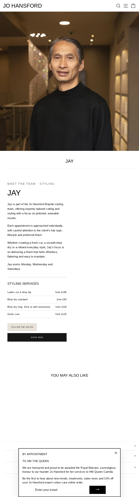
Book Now (37, 337)
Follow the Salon (22, 327)
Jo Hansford (22, 6)
